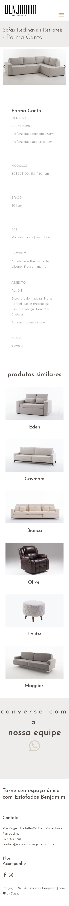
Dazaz (15, 893)
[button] (61, 14)
